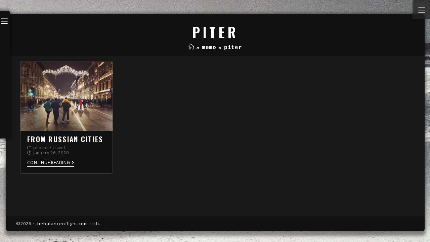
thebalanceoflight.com (62, 223)
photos (41, 148)
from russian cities (65, 139)
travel (59, 148)
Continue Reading (48, 162)
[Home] (191, 48)
